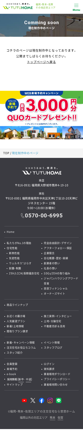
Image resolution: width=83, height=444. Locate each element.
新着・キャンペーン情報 (21, 342)
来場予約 (12, 369)
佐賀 (60, 418)
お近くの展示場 (16, 316)
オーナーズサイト (54, 294)
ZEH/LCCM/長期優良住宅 (24, 273)
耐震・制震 (15, 268)
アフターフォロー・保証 (58, 248)
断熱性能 (14, 253)
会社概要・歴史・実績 (56, 258)
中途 (28, 379)
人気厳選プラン (16, 321)
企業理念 (49, 253)
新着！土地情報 (15, 326)
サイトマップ (15, 385)
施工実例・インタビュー (58, 316)
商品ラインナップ (17, 305)
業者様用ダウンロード (57, 374)
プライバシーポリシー (57, 379)
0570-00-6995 (44, 215)
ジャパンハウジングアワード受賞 (61, 280)
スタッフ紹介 (15, 353)
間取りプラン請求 (17, 331)
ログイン (49, 364)
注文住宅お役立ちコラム (21, 348)
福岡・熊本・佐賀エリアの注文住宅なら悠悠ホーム (42, 411)
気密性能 (14, 258)
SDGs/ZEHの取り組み (57, 273)
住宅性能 (12, 248)
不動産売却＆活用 (54, 326)
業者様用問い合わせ (56, 385)
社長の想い (50, 268)
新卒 (21, 379)
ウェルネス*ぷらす (20, 263)
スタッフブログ (53, 348)
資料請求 (49, 369)
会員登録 (12, 364)
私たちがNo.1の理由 (19, 243)
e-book (11, 374)
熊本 (52, 418)
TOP (6, 153)
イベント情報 (52, 342)
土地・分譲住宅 (52, 321)
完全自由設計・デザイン (58, 243)
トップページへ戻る (41, 62)
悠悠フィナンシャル (56, 288)
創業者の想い (52, 263)
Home (10, 232)
